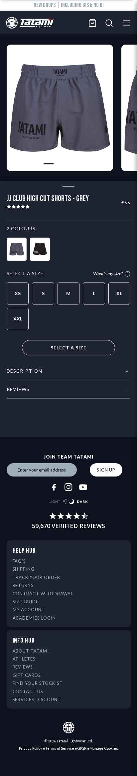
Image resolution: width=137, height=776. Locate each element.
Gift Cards (27, 675)
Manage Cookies (103, 748)
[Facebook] (54, 487)
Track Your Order (37, 577)
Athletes (24, 659)
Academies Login (34, 618)
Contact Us (28, 691)
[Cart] (92, 23)
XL (119, 293)
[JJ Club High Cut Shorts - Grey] (17, 249)
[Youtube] (83, 487)
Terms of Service (59, 748)
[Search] (109, 23)
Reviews (23, 667)
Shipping (24, 569)
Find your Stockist (38, 683)
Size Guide (26, 601)
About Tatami (31, 651)
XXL (17, 318)
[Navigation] (128, 23)
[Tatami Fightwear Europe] (28, 23)
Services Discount (37, 699)
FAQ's (19, 561)
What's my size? (108, 274)
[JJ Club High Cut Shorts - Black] (40, 249)
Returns (23, 585)
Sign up (106, 470)
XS (18, 293)
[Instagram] (68, 487)
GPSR (81, 748)
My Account (29, 609)
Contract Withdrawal (43, 593)
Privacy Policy (30, 748)
